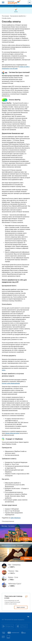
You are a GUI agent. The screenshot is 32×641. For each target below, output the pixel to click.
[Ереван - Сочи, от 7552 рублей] (16, 578)
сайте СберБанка (16, 518)
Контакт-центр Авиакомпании (11, 383)
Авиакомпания (13, 1)
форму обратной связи (12, 433)
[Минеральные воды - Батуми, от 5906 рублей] (16, 552)
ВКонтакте (28, 616)
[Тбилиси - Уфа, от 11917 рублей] (16, 572)
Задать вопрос (21, 607)
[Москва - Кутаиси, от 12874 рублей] (16, 533)
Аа (29, 2)
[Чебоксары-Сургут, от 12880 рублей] (16, 585)
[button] (3, 2)
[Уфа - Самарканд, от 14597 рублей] (16, 566)
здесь (3, 370)
